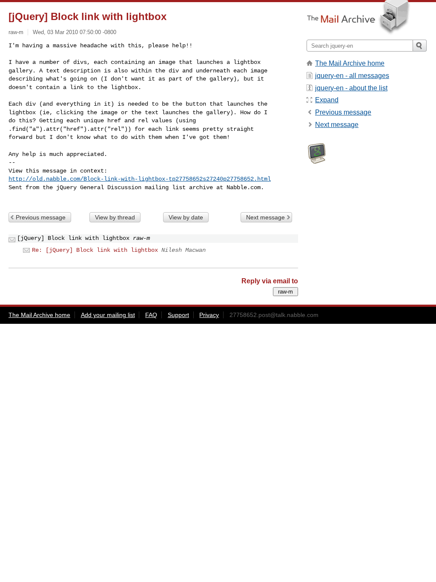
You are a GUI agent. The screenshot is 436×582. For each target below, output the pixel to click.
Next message (265, 217)
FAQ (151, 314)
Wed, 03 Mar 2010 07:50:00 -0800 (74, 32)
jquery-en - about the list (351, 88)
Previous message (41, 217)
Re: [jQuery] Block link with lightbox (95, 250)
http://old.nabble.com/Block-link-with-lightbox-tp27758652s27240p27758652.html (140, 179)
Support (178, 314)
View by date (186, 217)
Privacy (209, 314)
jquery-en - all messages (352, 75)
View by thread (115, 217)
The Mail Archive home (349, 63)
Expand (326, 100)
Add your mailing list (108, 314)
